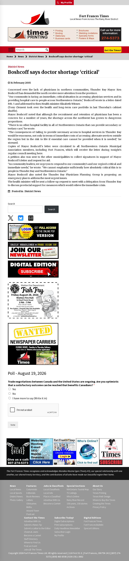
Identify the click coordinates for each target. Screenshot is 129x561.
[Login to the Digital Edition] (64, 451)
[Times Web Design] (41, 451)
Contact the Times (34, 517)
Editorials (30, 492)
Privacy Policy (99, 507)
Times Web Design (101, 496)
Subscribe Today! (64, 517)
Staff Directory (31, 538)
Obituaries (31, 503)
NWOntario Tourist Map (78, 489)
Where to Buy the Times (104, 500)
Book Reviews (33, 496)
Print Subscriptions (63, 524)
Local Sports (16, 492)
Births (29, 507)
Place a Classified (52, 496)
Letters (29, 500)
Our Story (97, 489)
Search (11, 203)
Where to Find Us (32, 542)
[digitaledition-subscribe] (33, 268)
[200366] (33, 299)
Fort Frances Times (94, 16)
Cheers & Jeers (31, 531)
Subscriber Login (62, 531)
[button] (58, 2)
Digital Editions (92, 517)
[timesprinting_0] (64, 34)
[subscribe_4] (33, 250)
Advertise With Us (52, 500)
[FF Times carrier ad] (33, 343)
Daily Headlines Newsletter (67, 528)
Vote (13, 424)
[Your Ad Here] (18, 451)
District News (16, 66)
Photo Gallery (16, 500)
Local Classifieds (51, 489)
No (14, 393)
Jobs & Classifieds (54, 485)
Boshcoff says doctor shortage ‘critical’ (53, 72)
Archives (71, 507)
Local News (15, 489)
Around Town (32, 510)
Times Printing (99, 492)
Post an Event (30, 546)
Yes (14, 389)
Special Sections (76, 485)
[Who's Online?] (87, 451)
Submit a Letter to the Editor (37, 528)
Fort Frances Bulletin (93, 524)
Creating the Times (101, 503)
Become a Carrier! (52, 503)
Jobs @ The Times (32, 549)
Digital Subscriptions (64, 521)
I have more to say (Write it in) (29, 398)
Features (31, 485)
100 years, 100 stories (77, 503)
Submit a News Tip (33, 524)
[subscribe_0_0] (33, 231)
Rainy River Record (75, 500)
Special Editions (91, 528)
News (13, 485)
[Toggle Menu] (11, 49)
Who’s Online (73, 496)
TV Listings (72, 492)
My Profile (66, 2)
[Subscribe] (110, 451)
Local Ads (48, 492)
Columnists (31, 489)
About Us (98, 485)
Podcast (30, 514)
